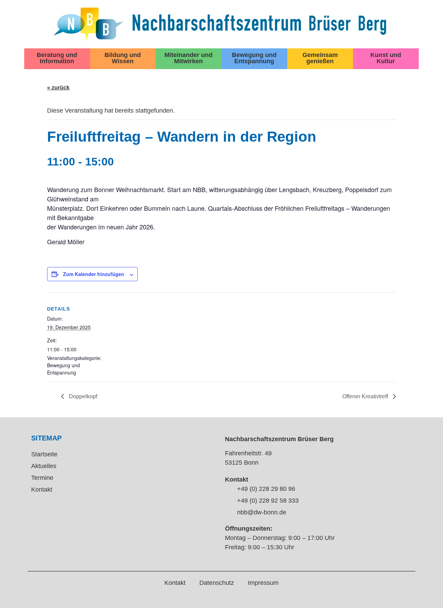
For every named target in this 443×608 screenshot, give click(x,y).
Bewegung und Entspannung (254, 58)
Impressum (263, 582)
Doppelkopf (82, 396)
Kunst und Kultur (385, 58)
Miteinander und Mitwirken (188, 58)
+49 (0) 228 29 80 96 (266, 488)
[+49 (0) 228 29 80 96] (228, 489)
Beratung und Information (57, 58)
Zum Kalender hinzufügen (93, 273)
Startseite (44, 454)
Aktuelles (43, 466)
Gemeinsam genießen (320, 58)
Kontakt (41, 489)
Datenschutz (216, 582)
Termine (42, 477)
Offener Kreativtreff (365, 396)
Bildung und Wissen (123, 58)
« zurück (58, 88)
